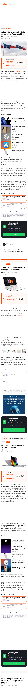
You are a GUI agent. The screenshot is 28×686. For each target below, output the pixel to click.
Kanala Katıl (14, 234)
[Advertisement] (14, 634)
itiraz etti (14, 80)
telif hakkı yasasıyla (19, 71)
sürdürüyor (21, 315)
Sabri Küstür (6, 685)
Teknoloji (8, 28)
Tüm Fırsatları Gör (13, 211)
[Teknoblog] (7, 4)
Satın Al (8, 199)
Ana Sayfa (3, 28)
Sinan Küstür (6, 36)
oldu (13, 491)
